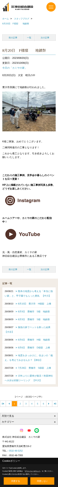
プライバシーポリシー (32, 471)
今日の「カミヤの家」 (14, 68)
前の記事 (13, 37)
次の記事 (45, 37)
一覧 (29, 37)
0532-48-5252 (16, 450)
